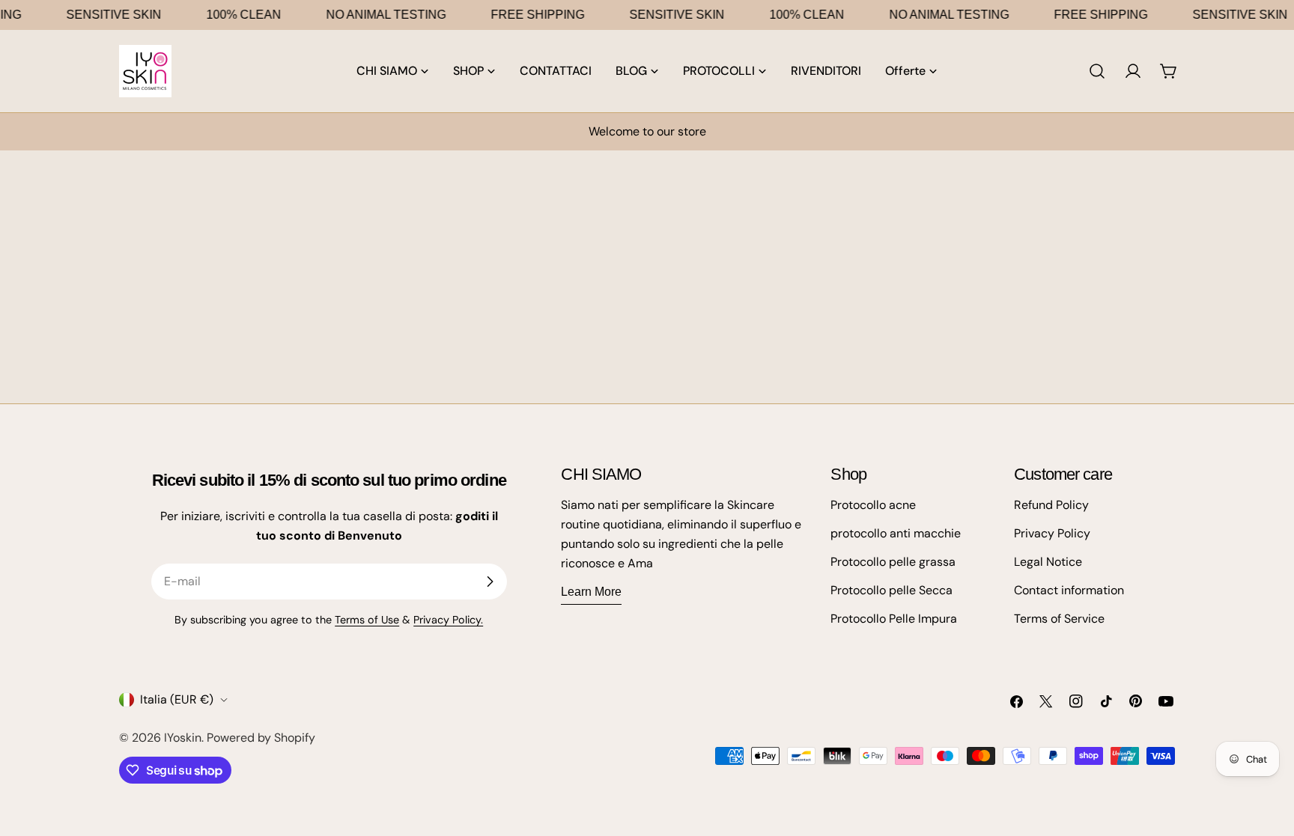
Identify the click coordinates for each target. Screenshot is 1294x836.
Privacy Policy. (448, 619)
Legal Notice (1048, 562)
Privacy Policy (1052, 533)
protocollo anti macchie (895, 533)
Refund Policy (1051, 505)
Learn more (591, 591)
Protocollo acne (873, 505)
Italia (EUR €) (176, 699)
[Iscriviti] (489, 581)
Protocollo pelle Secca (891, 590)
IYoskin (182, 737)
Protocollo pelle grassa (893, 562)
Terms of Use (367, 619)
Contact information (1069, 590)
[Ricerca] (1097, 71)
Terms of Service (1059, 618)
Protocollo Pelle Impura (893, 618)
